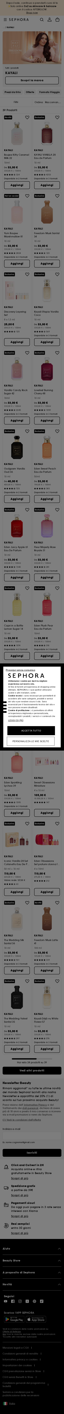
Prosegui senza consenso (20, 670)
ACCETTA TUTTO (31, 730)
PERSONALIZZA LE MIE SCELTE (30, 741)
